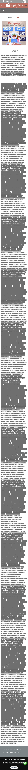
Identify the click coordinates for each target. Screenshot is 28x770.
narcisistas (4, 653)
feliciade (20, 598)
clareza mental (14, 136)
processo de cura (16, 380)
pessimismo (4, 362)
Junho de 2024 (11, 61)
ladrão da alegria (19, 627)
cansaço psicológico (13, 132)
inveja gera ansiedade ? (20, 291)
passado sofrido (19, 346)
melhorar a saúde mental (6, 315)
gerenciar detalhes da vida (20, 272)
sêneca (15, 723)
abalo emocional (19, 490)
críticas (8, 170)
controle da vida (8, 545)
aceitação (8, 494)
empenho (8, 227)
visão (3, 486)
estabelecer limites (9, 236)
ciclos (9, 136)
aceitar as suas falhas (6, 89)
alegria (17, 93)
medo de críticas (14, 311)
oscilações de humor (16, 662)
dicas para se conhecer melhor (7, 205)
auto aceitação (19, 109)
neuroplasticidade (5, 655)
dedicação (23, 554)
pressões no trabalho (10, 376)
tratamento (4, 733)
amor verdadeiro (15, 501)
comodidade (19, 537)
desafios (3, 187)
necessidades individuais (12, 653)
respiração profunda (21, 698)
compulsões (10, 150)
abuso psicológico (14, 87)
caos (19, 132)
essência (19, 586)
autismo (12, 109)
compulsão (4, 150)
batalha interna (22, 123)
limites (18, 303)
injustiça (16, 621)
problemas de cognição (6, 380)
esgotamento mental (12, 584)
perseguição (4, 676)
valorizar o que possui (16, 480)
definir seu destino (5, 556)
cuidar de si (21, 170)
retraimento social (5, 413)
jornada (3, 295)
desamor (24, 187)
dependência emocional (6, 558)
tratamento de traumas (14, 472)
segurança (4, 429)
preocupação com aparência (18, 372)
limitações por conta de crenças (17, 631)
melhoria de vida (17, 639)
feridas (8, 600)
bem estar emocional (6, 125)
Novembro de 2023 (17, 65)
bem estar (18, 527)
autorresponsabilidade (13, 117)
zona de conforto (12, 743)
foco (7, 262)
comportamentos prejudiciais (13, 144)
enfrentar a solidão (22, 227)
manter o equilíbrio (21, 307)
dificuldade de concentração (7, 207)
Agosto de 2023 (17, 67)
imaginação (14, 617)
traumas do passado (10, 474)
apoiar (23, 103)
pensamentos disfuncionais (20, 348)
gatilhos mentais (14, 607)
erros (18, 582)
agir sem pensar (12, 93)
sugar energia (23, 448)
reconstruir (4, 692)
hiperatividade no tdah (21, 278)
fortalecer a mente (5, 264)
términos (21, 474)
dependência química (17, 558)
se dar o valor (4, 706)
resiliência (13, 407)
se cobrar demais (21, 421)
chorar (13, 134)
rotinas (22, 413)
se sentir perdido (15, 427)
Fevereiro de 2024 (15, 63)
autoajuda (11, 515)
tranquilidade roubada (12, 462)
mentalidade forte (5, 317)
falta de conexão (12, 254)
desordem (4, 197)
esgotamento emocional (6, 235)
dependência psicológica (19, 182)
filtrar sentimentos (21, 258)
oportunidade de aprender (13, 342)
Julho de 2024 (4, 61)
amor (7, 101)
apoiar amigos (4, 105)
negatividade (9, 331)
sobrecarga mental (14, 441)
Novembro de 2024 (18, 57)
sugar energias (4, 450)
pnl (8, 370)
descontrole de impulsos (20, 189)
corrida (6, 547)
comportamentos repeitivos (7, 146)
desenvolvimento (9, 193)
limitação (13, 303)
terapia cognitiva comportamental (12, 456)
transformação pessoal (6, 466)
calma (19, 131)
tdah (17, 454)
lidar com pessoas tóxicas (10, 301)
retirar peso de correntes (19, 411)
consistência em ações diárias (7, 160)
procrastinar (19, 682)
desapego (4, 189)
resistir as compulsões (20, 407)
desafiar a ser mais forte (20, 185)
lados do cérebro (11, 627)
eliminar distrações (16, 221)
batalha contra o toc (14, 123)
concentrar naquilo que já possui (15, 541)
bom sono (19, 529)
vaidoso (3, 478)
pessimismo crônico (12, 362)
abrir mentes (17, 85)
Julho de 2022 (23, 75)
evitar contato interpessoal (21, 242)
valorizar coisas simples (21, 478)
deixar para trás (9, 180)
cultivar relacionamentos (15, 172)
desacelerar (12, 185)
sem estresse (9, 429)
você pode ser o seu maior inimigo (18, 488)
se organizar (11, 706)
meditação (4, 311)
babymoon (15, 525)
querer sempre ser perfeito (11, 688)
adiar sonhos (16, 496)
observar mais (17, 339)
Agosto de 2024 (21, 59)
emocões (23, 221)
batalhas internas (11, 527)
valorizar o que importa (6, 480)
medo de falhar (22, 311)
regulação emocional (14, 397)
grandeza (22, 274)
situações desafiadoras (21, 439)
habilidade (20, 276)
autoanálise (4, 111)
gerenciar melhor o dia (14, 274)
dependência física (9, 182)
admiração (21, 91)
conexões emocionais (18, 152)
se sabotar (8, 427)
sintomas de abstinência (16, 437)
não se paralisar (14, 658)
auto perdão (17, 513)
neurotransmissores (22, 655)
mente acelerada (8, 643)
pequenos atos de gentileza (17, 672)
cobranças (8, 537)
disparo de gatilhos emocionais (13, 213)
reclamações (15, 388)
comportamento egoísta (13, 142)
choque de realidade (9, 535)
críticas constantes (16, 551)
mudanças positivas (10, 323)
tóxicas (3, 476)
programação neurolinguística (15, 382)
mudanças (19, 321)
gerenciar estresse (5, 274)
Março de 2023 (5, 71)
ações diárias (15, 119)
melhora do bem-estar (21, 313)
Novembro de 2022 (14, 73)
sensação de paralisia (18, 429)
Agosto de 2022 (16, 75)
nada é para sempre (9, 651)
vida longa (23, 482)
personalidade (11, 360)
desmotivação (16, 564)
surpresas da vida (5, 723)
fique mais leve (12, 260)
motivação (9, 321)
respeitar (13, 409)
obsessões (19, 341)
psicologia (14, 686)
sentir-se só (4, 433)
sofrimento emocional (16, 443)
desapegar (21, 560)
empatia (3, 227)
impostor (3, 619)
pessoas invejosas (13, 678)
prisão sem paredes (10, 378)
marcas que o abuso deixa (16, 309)
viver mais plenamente (6, 488)
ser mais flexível (5, 435)
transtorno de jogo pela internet (16, 468)
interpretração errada (16, 623)
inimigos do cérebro (9, 621)
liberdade (9, 299)
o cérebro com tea (13, 337)
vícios (3, 490)
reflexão (11, 394)
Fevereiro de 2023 (12, 71)
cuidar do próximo (5, 172)
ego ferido (10, 219)
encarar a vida (14, 227)
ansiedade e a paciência (15, 103)
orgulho (13, 344)
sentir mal (15, 431)
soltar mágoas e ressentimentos (12, 447)
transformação (9, 464)
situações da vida (12, 439)
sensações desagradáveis (7, 431)
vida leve (17, 482)
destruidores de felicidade (18, 199)
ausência (8, 109)
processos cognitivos (11, 682)
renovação (4, 405)
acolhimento (13, 494)
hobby (14, 613)
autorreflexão (4, 117)
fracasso (11, 604)
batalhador (4, 527)
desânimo (13, 201)
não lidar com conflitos (11, 333)
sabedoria (4, 415)
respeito (14, 698)
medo (9, 311)
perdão (23, 674)
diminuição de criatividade (11, 211)
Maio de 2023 (14, 69)
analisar (3, 503)
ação (10, 525)
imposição (20, 617)
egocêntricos (17, 576)
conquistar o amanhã (18, 156)
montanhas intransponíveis (16, 645)
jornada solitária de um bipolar (12, 295)
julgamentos (4, 627)
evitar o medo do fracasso (14, 244)
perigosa (14, 358)
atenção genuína (22, 511)
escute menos (4, 584)
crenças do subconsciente (13, 164)
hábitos (13, 282)
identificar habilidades (12, 615)
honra (21, 280)
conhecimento (10, 156)
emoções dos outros (22, 578)
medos (3, 313)
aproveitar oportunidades (7, 511)
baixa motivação (10, 121)
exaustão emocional (6, 248)
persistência (4, 360)
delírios (15, 180)
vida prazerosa (12, 484)
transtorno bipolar (5, 468)
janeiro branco (22, 625)
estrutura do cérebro (15, 240)
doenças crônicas (15, 217)
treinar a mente (9, 735)
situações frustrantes (6, 441)
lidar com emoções (5, 631)
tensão (3, 456)
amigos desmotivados (15, 500)
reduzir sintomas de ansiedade (12, 392)
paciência (4, 346)
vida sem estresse (20, 484)
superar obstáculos (12, 452)
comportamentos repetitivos (19, 146)
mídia (3, 651)
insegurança (8, 291)
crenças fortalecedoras (14, 547)
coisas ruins (7, 138)
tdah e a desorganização (17, 725)
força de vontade (5, 604)
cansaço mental (5, 132)
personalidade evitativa (19, 360)
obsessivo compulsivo (6, 341)
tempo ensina (8, 727)
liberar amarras (18, 297)
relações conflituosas (21, 403)
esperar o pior (4, 586)
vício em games (12, 741)
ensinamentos (8, 231)
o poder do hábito (21, 658)
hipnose (23, 611)
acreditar (19, 494)
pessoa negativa (15, 364)
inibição (15, 619)
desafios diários (18, 187)
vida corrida (12, 482)
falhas (6, 254)
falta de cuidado (13, 594)
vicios (21, 737)
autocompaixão (11, 111)
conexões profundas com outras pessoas (9, 154)
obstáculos (4, 342)
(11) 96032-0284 (8, 1)
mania (7, 635)
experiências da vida (17, 250)
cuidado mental (5, 553)
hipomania (4, 613)
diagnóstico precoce (10, 568)
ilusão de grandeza (20, 284)
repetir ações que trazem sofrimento (14, 405)
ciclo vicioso (4, 136)
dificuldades (4, 209)
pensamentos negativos (6, 352)
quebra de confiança (11, 384)
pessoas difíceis (5, 678)
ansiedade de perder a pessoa (18, 503)
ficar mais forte (13, 258)
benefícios (13, 125)
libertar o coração (16, 299)
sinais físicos (23, 435)
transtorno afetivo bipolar (17, 729)
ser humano (22, 433)
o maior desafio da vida (8, 339)
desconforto (4, 564)
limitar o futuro (7, 303)
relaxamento (13, 403)
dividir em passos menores (12, 215)
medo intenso (15, 637)
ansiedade (7, 103)
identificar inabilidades (11, 284)
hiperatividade (12, 278)
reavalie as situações (17, 690)
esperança (15, 235)
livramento (9, 305)
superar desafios (15, 721)
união (16, 476)
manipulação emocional (12, 307)
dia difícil (18, 566)
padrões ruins (9, 664)
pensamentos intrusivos (17, 350)
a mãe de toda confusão (17, 83)
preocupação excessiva (6, 374)
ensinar (22, 580)
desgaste (20, 195)
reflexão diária (17, 394)
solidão (23, 443)
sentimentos (14, 710)
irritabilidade (9, 293)
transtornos (18, 470)
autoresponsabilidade (12, 521)
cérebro (21, 553)
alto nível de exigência (13, 97)
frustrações (14, 266)
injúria (3, 291)
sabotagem (17, 417)
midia (19, 317)
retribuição (12, 413)
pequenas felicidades (11, 354)
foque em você (23, 602)
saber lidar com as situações (20, 415)
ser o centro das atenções (14, 435)
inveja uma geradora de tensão (8, 625)
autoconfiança (17, 515)
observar (8, 660)
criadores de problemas (6, 551)
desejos (13, 191)
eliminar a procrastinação (7, 221)
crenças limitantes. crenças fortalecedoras (14, 549)
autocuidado (10, 113)
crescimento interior (21, 166)
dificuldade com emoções (20, 205)
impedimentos (9, 286)
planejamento (15, 368)
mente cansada (13, 317)
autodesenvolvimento (6, 115)
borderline (4, 531)
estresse (8, 240)
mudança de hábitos (16, 647)
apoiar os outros (9, 507)
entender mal (4, 582)
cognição (20, 136)
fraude (3, 266)
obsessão (14, 341)
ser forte (16, 433)
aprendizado (4, 107)
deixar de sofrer (14, 556)
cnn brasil (16, 535)
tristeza (16, 474)
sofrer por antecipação (6, 443)
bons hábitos (15, 127)
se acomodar (13, 421)
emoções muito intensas (6, 223)
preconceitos (8, 372)
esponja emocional (12, 586)
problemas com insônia (20, 378)
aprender (23, 105)
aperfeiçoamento (13, 505)
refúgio (17, 395)
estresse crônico (21, 588)
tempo (23, 454)
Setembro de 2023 (9, 67)
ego (14, 574)
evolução (8, 246)
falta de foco (17, 256)
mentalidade (8, 641)
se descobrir (8, 425)
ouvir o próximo (20, 344)
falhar (19, 592)
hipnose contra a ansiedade (7, 280)
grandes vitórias (19, 609)
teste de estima (12, 458)
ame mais (7, 500)
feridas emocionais (5, 258)
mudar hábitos (19, 323)
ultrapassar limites (9, 476)
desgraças (10, 564)
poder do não (13, 370)
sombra (20, 447)
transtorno (22, 466)
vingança (17, 739)
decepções (4, 176)
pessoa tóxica (22, 364)
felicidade (23, 256)
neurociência (16, 331)
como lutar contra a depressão (11, 140)
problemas (14, 680)
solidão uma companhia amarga (8, 445)
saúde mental (7, 421)
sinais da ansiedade (5, 711)
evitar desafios (4, 244)
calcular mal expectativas (11, 131)
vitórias (7, 486)
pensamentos (4, 668)
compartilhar (4, 142)
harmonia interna (5, 278)
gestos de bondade (10, 609)
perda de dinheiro (13, 356)
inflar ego (18, 289)
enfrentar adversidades (6, 229)
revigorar (18, 413)
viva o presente (13, 486)
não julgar (4, 657)
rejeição (21, 397)
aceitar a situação (22, 87)
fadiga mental (14, 592)
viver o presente (5, 741)
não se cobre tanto (5, 658)
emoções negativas (16, 223)
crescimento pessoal (6, 168)
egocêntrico (11, 576)
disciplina (19, 211)
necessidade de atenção (6, 329)
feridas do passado (15, 600)
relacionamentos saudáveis (12, 401)
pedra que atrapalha (9, 348)
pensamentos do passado (7, 350)
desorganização (11, 197)
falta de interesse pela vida (10, 596)
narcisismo (4, 327)
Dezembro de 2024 (9, 57)
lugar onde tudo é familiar (11, 633)
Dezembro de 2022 (5, 73)
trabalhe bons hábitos (10, 460)
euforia (3, 590)
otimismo (23, 662)
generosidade (21, 607)
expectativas (13, 248)
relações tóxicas (19, 696)
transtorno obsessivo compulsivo (8, 470)
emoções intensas (5, 580)
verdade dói (16, 737)
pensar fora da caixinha (21, 670)
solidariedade (4, 717)
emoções (14, 578)
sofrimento (21, 715)
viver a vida (22, 739)
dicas (17, 568)
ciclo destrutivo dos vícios (20, 134)
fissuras (18, 260)
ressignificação (5, 411)
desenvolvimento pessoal (12, 195)
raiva (18, 688)
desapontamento (10, 189)
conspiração (17, 160)
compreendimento (13, 539)
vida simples (11, 739)
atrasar (3, 513)
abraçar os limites (5, 492)
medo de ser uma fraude (6, 637)
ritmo (3, 702)
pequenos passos (5, 356)
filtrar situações (5, 260)
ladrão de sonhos (5, 629)
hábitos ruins (18, 282)
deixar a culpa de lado (21, 176)
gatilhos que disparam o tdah (20, 268)
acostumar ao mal (8, 91)
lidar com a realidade (19, 629)
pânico (19, 686)
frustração (8, 266)
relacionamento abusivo (6, 83)
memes (23, 315)
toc (17, 458)
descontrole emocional (6, 191)
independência (10, 619)
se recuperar (17, 706)
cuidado (22, 551)
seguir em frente (23, 427)
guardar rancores (10, 611)
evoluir (3, 246)
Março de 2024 (7, 63)
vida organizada (5, 484)
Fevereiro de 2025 (19, 55)
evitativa (22, 244)
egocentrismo (22, 219)
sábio (11, 723)
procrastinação (5, 382)
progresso (4, 384)
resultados (11, 411)
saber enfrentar (10, 415)
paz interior (22, 666)
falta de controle (20, 254)
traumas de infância (16, 733)
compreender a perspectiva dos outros (9, 148)
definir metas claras (11, 176)
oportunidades (22, 342)
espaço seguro (21, 584)
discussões (4, 213)
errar (15, 582)
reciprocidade (8, 388)
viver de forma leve (20, 486)
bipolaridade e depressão (7, 127)
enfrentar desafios (15, 229)
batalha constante (5, 123)
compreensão (21, 148)
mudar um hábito (11, 325)
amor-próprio (19, 101)
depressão (4, 184)
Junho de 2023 (7, 69)
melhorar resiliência (16, 315)
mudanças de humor (6, 649)
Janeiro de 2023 (20, 71)
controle (8, 162)
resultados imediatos (21, 700)
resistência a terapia (6, 409)
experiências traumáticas (16, 252)
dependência (20, 556)
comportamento (5, 539)
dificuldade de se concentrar (19, 207)
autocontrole (13, 517)
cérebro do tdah (5, 554)
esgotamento (22, 233)
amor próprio (12, 101)
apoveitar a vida (17, 507)
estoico (12, 238)
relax (8, 403)
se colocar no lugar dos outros (7, 423)
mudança (14, 321)
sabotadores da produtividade (8, 417)
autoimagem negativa (22, 115)
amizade (22, 500)
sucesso (17, 448)
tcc (14, 454)
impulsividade (12, 289)
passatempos (15, 666)
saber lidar (21, 702)
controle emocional (14, 162)
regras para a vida (5, 397)
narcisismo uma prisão (12, 327)
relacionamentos (14, 399)
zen (7, 743)
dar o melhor (9, 174)
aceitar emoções (15, 89)
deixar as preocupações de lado (8, 178)
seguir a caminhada (8, 708)
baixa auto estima (22, 525)
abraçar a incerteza (10, 85)
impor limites (14, 288)
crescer (8, 166)
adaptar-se (10, 496)
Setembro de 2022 (8, 75)
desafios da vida (10, 187)
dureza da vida (9, 574)
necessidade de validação (17, 329)
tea (20, 454)
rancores (3, 690)
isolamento (15, 293)
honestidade (16, 280)
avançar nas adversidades (7, 119)
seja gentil (8, 710)
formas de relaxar (22, 262)
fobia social (22, 600)
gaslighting (21, 606)
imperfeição (8, 288)
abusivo (11, 492)
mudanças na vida (14, 649)
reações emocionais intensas (15, 386)
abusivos (16, 492)
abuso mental (6, 87)
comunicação (16, 150)
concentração (10, 152)
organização (8, 662)
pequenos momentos (6, 674)
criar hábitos (13, 168)
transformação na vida (18, 464)
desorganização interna (19, 197)
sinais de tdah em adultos (16, 711)
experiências (9, 250)
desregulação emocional (6, 199)
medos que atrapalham (10, 313)
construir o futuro (12, 543)
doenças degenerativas (15, 572)
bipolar (7, 529)
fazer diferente (9, 598)
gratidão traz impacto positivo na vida (9, 276)
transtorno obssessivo (15, 731)
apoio (19, 105)
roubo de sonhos (9, 702)
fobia (22, 260)
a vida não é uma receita (10, 490)
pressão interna (15, 374)
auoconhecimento (9, 513)
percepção (14, 674)
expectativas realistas (6, 592)
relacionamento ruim (6, 399)
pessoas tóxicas (9, 368)
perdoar (9, 358)
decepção (11, 554)
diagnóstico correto (5, 203)
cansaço (23, 131)
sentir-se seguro (21, 431)
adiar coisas (15, 91)
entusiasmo (4, 233)
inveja (13, 291)
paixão (8, 346)
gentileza (3, 270)
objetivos (3, 660)
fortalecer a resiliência (14, 264)
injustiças (23, 289)
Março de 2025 (11, 55)
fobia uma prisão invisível (6, 602)
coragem (21, 162)
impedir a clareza (16, 286)
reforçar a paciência (10, 395)
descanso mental (22, 562)
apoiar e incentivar (12, 105)
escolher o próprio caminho (13, 233)
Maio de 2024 (18, 61)
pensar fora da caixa (16, 352)
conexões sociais (22, 154)
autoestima (14, 115)
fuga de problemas (21, 266)
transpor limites (15, 466)
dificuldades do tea (11, 209)
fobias (3, 262)
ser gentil (23, 710)
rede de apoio (17, 692)
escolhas (22, 582)
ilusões (3, 286)
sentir (19, 710)
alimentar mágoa (17, 95)
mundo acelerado (19, 325)
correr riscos (4, 164)
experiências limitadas (6, 252)
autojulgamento (17, 519)
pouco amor (19, 370)
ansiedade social (5, 505)
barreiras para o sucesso (19, 121)
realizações (9, 690)
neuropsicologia (13, 655)
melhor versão (9, 639)
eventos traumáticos (10, 242)
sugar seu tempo (12, 450)
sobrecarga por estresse (12, 715)
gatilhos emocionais (9, 268)
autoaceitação (4, 515)
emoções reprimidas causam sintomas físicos (15, 225)
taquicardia (10, 454)
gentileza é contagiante (11, 270)
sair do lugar (7, 419)
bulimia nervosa (15, 129)
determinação (19, 201)
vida (7, 482)
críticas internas (14, 170)
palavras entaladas (17, 664)
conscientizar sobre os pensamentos (14, 158)
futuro (3, 268)
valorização (10, 737)
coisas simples (13, 138)
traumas (9, 733)
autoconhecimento (18, 111)
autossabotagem (22, 117)
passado (13, 346)
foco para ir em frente (13, 262)
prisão (17, 376)
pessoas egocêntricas (6, 366)
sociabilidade (22, 441)
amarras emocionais (8, 99)
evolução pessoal (14, 246)
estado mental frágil (18, 236)
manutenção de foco (6, 309)
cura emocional (15, 553)
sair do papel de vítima (16, 419)
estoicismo (9, 588)
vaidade (19, 476)
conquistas (4, 158)
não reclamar (22, 657)
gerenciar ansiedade (9, 272)
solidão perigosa (16, 717)
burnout (20, 129)
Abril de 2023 (20, 69)
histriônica (9, 613)
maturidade (12, 635)
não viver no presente (14, 335)
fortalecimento (23, 264)
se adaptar (23, 704)
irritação (16, 625)
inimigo (20, 619)
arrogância (10, 107)
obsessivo (23, 339)
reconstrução (9, 390)
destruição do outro (6, 201)
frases (16, 604)
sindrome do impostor (6, 437)
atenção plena (16, 107)
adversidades (4, 93)
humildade (4, 282)
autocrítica (4, 113)
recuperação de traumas (17, 390)
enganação (17, 580)
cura (10, 553)
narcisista (19, 327)
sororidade (19, 719)
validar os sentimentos (11, 478)
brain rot (8, 129)
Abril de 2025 (4, 55)
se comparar (17, 423)
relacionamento (21, 694)
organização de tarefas (6, 344)
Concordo (14, 767)
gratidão (3, 611)
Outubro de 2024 (5, 59)
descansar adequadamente (12, 562)
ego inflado (16, 219)
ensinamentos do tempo (16, 231)
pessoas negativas (15, 366)
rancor (22, 688)
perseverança (20, 358)
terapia (14, 727)
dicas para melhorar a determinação (18, 203)
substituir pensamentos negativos (8, 448)
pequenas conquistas (6, 672)
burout (18, 531)
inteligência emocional (6, 623)
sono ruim (14, 719)
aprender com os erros (12, 509)
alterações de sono (13, 498)
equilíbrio (10, 582)
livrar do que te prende (16, 305)
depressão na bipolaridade (13, 184)
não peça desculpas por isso (12, 657)
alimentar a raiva (10, 95)
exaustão (21, 246)
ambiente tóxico (17, 99)
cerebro (8, 134)
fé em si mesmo (15, 606)
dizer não (8, 217)
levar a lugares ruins (9, 297)
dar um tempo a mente (18, 174)
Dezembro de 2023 (8, 65)
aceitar (3, 494)
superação (19, 452)
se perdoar (14, 425)
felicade (15, 598)
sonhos (8, 719)
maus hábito (18, 635)
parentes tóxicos (8, 666)
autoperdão (4, 521)
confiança (4, 156)
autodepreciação (17, 113)
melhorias (23, 639)
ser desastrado (11, 433)
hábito (9, 282)
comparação (21, 140)
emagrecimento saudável (6, 578)
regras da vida (22, 395)
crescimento (13, 166)
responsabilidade (19, 409)
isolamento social (22, 293)
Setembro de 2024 (13, 59)
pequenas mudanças (20, 354)
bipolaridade (19, 125)
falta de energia (10, 256)
